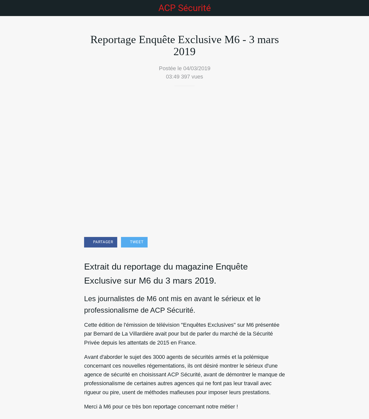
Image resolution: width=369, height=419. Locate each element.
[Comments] (279, 243)
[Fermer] (10, 8)
